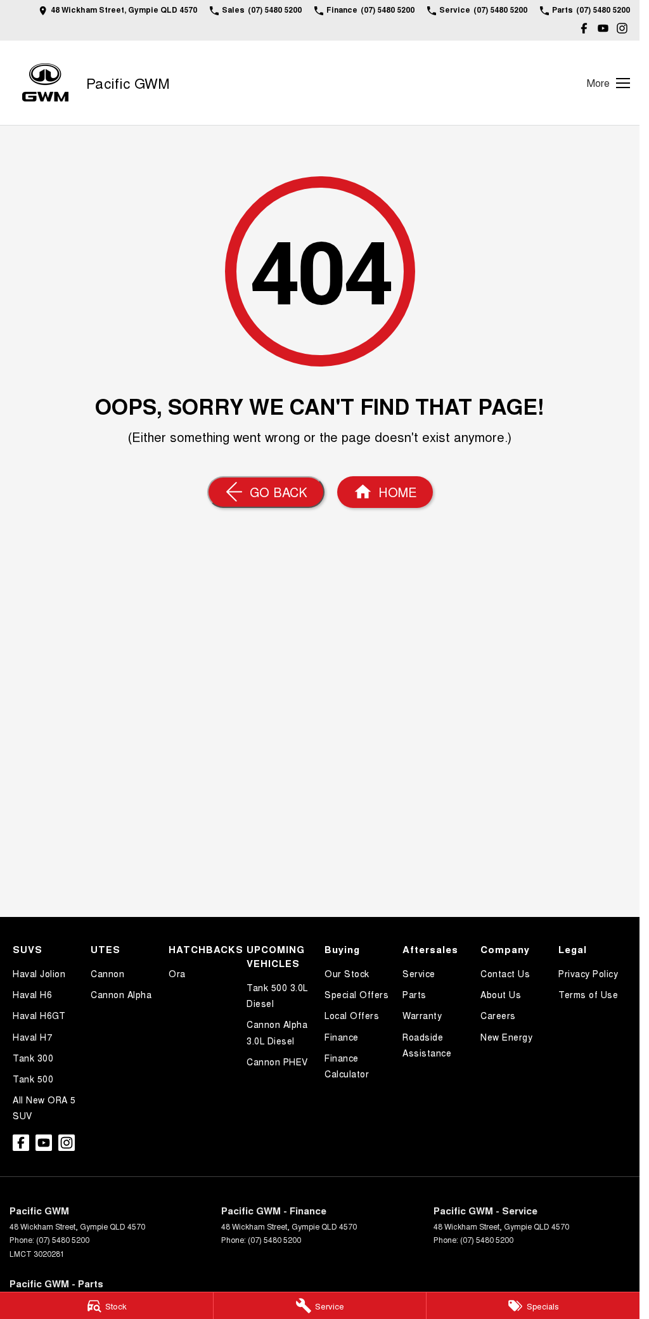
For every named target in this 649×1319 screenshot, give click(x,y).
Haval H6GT (39, 1015)
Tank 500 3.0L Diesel (277, 995)
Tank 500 (33, 1078)
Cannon (107, 973)
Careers (498, 1015)
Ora (177, 973)
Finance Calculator (346, 1065)
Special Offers (356, 994)
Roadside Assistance (426, 1044)
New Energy (506, 1036)
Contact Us (505, 973)
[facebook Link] (584, 28)
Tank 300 (33, 1057)
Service (418, 973)
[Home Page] (45, 82)
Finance (341, 1036)
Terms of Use (588, 994)
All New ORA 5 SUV (44, 1107)
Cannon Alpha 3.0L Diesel (277, 1032)
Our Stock (346, 973)
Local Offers (351, 1015)
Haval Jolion (39, 973)
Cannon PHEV (277, 1061)
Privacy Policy (588, 973)
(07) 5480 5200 (62, 1239)
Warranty (422, 1015)
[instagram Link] (622, 28)
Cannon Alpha (121, 994)
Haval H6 (32, 994)
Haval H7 (32, 1036)
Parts (414, 994)
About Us (500, 994)
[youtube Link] (603, 28)
